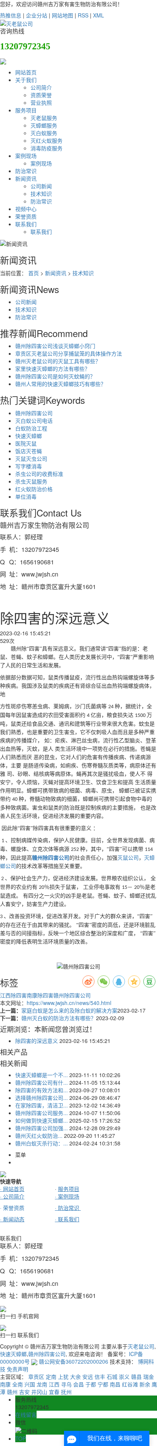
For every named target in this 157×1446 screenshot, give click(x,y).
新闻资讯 (26, 178)
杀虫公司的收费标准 (39, 473)
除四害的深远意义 (36, 1040)
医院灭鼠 (26, 443)
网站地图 (62, 15)
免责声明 (17, 1369)
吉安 (24, 1392)
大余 (75, 1376)
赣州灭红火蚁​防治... (38, 1135)
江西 (54, 1384)
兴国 (29, 1384)
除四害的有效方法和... (41, 1090)
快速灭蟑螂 (28, 435)
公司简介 (41, 87)
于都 (90, 1384)
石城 (112, 1376)
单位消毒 (26, 496)
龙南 (42, 1384)
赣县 (136, 1376)
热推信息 (10, 15)
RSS (83, 15)
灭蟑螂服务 (43, 125)
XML (98, 15)
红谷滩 (130, 1384)
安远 (87, 1376)
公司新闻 (41, 186)
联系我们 (26, 224)
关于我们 (26, 79)
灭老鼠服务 (43, 117)
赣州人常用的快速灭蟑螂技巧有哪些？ (60, 383)
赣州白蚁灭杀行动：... (41, 1143)
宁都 (103, 1384)
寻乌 (66, 1384)
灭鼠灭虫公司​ (31, 458)
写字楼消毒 (28, 466)
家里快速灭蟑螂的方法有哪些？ (52, 368)
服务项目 (26, 110)
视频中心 (26, 209)
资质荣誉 (41, 95)
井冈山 (39, 1392)
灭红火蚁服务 (46, 140)
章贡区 (36, 1376)
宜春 (54, 1392)
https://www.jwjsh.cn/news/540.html (69, 1003)
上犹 (63, 1376)
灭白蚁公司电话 (34, 420)
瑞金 (148, 1376)
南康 (5, 1384)
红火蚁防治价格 (34, 489)
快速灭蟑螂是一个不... (41, 1075)
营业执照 (41, 102)
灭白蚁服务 (43, 133)
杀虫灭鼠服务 (31, 481)
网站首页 (26, 72)
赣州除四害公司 (34, 413)
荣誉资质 (26, 216)
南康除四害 (40, 995)
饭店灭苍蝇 (28, 451)
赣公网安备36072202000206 (72, 1361)
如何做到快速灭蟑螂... (41, 1120)
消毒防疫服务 (46, 148)
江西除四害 (13, 995)
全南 (17, 1384)
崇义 (124, 1376)
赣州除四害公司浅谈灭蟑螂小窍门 (55, 346)
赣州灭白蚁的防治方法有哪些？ (58, 1018)
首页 (33, 273)
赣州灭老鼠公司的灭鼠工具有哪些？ (58, 361)
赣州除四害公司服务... (41, 1113)
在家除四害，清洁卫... (41, 1105)
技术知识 (41, 193)
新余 (144, 1384)
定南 (51, 1376)
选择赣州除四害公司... (41, 1097)
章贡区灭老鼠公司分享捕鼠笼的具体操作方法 (68, 353)
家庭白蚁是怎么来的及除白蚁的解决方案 (69, 1010)
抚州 (66, 1392)
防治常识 (26, 171)
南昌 (115, 1384)
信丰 (100, 1376)
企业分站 (36, 15)
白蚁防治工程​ (31, 428)
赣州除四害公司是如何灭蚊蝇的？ (55, 376)
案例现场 (26, 155)
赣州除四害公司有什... (41, 1082)
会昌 (78, 1384)
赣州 (12, 1392)
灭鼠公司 (128, 858)
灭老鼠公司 (141, 1346)
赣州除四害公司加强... (41, 1128)
